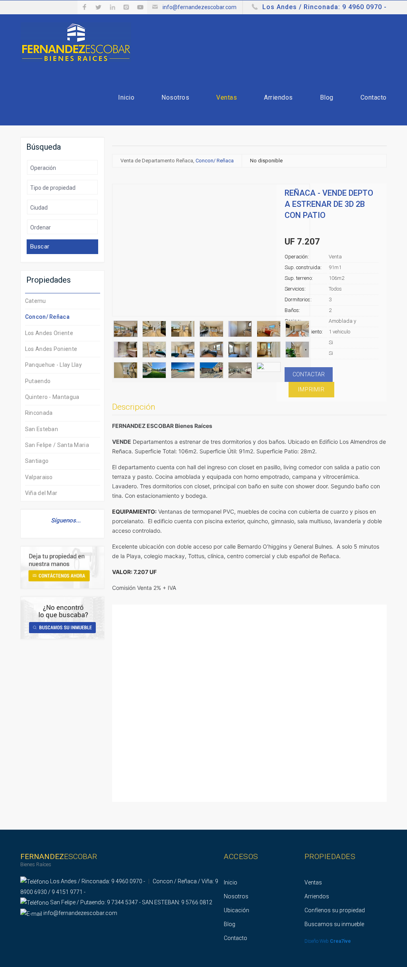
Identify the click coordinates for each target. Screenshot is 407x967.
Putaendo (37, 381)
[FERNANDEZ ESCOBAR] (76, 41)
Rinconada (39, 413)
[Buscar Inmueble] (62, 617)
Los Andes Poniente (51, 349)
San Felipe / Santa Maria (57, 445)
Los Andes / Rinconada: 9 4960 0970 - (324, 7)
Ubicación (236, 910)
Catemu (35, 301)
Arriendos (278, 97)
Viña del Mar (41, 493)
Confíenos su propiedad (334, 910)
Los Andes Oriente (49, 333)
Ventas (226, 97)
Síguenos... (65, 520)
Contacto (373, 97)
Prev (118, 253)
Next (304, 253)
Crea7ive (340, 941)
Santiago (36, 461)
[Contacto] (62, 567)
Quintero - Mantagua (52, 397)
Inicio (126, 97)
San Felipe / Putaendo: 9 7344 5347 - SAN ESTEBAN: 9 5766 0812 (131, 902)
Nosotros (175, 97)
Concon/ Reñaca (47, 317)
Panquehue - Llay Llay (53, 365)
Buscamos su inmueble (334, 924)
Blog (326, 97)
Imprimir (311, 389)
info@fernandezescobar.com (199, 7)
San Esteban (41, 429)
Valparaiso (39, 477)
